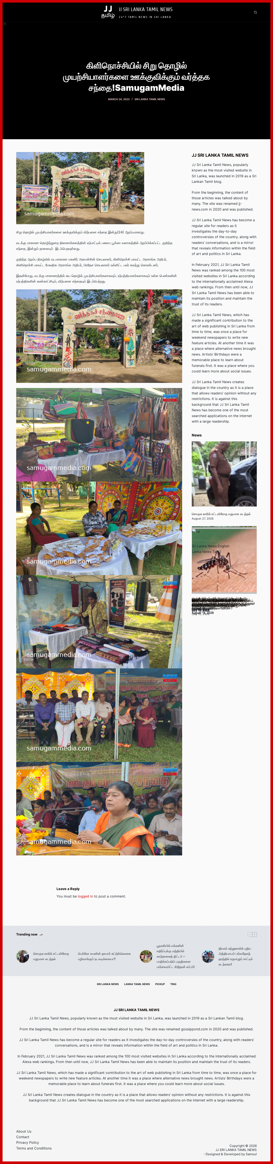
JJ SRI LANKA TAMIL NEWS (146, 9)
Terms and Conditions (34, 1148)
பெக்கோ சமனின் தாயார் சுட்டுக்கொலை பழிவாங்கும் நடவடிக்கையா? (104, 956)
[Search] (255, 12)
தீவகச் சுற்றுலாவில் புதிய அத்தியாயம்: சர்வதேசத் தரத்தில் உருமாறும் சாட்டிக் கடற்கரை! (236, 956)
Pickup (160, 984)
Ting (173, 984)
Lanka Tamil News (137, 984)
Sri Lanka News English (210, 546)
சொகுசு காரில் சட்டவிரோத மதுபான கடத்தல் (221, 514)
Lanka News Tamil (206, 551)
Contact (22, 1137)
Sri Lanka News (108, 984)
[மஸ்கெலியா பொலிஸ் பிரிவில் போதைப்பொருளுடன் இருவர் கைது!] (224, 561)
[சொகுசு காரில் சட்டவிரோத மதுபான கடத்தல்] (224, 474)
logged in (85, 896)
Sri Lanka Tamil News (150, 99)
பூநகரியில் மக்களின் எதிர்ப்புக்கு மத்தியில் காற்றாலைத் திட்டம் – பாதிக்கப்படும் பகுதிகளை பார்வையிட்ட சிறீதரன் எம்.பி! (176, 956)
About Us (23, 1131)
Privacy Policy (27, 1142)
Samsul (251, 1154)
